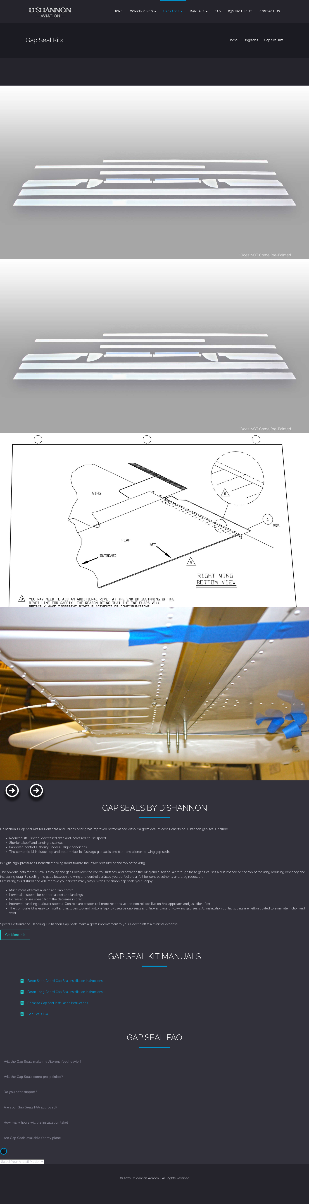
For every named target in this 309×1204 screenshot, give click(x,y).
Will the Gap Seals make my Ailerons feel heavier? (42, 1061)
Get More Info (15, 935)
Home (118, 11)
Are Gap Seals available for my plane (32, 1138)
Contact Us (269, 11)
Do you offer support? (20, 1092)
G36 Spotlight (240, 11)
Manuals (197, 11)
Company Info (142, 11)
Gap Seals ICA (37, 1014)
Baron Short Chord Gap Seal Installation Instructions (65, 981)
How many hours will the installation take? (36, 1122)
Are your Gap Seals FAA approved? (30, 1107)
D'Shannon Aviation (145, 1178)
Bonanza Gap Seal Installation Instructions (57, 1003)
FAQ (218, 11)
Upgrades (171, 11)
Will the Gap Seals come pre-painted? (33, 1077)
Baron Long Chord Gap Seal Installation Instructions (65, 992)
